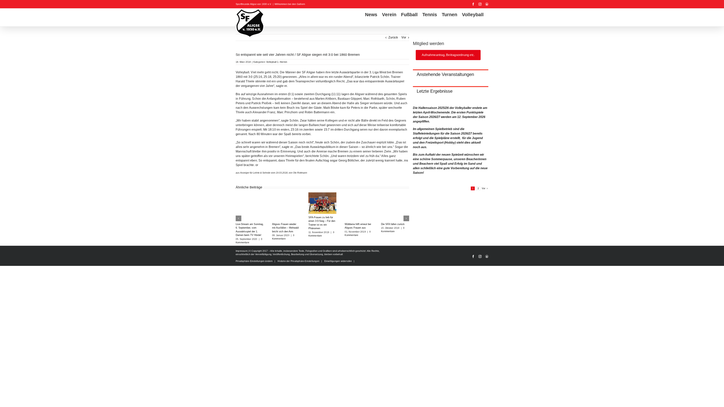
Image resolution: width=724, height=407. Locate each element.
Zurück (393, 37)
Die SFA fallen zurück (393, 224)
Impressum (242, 251)
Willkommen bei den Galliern (290, 4)
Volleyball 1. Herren (276, 62)
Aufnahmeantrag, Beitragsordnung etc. (448, 55)
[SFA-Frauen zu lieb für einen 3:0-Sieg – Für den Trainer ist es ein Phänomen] (322, 194)
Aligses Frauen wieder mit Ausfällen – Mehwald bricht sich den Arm (285, 228)
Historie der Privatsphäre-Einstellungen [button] (298, 261)
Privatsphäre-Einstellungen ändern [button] (254, 261)
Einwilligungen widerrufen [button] (338, 261)
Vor (403, 37)
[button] (238, 218)
